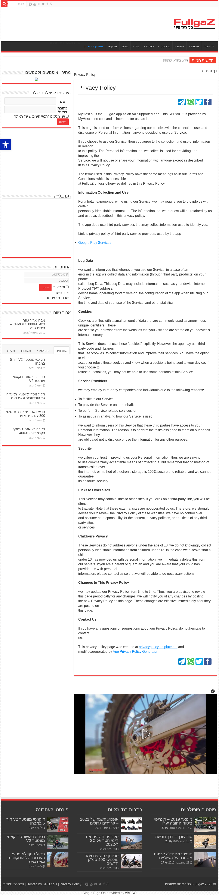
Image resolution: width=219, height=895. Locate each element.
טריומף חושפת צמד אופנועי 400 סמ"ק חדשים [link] (101, 859)
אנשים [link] (180, 46)
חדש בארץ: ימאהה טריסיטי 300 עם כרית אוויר (157, 60)
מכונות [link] (195, 46)
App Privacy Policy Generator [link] (135, 651)
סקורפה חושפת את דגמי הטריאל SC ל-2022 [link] (102, 840)
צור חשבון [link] (60, 293)
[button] (213, 691)
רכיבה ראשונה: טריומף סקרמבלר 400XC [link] (29, 431)
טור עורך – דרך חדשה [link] (173, 836)
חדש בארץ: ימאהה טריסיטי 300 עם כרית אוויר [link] (25, 414)
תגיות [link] (11, 351)
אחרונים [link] (61, 351)
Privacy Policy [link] (70, 884)
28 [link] (166, 841)
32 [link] (162, 827)
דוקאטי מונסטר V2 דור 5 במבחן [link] (25, 821)
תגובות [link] (26, 351)
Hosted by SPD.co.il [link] (42, 884)
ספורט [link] (150, 46)
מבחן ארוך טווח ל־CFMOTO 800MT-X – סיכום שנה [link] (27, 324)
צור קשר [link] (112, 46)
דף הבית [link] (209, 46)
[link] (5, 144)
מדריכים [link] (165, 46)
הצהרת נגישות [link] (13, 884)
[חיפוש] (4, 4)
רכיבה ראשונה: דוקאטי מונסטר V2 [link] (29, 379)
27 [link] (162, 862)
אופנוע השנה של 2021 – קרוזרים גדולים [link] (99, 821)
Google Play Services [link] (94, 242)
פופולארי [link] (43, 351)
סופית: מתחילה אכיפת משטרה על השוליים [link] (173, 856)
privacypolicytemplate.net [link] (158, 647)
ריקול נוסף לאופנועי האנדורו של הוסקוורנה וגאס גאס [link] (25, 396)
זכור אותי (58, 287)
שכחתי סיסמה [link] (57, 298)
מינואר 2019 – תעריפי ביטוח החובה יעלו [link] (173, 821)
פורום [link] (125, 46)
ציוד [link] (137, 46)
